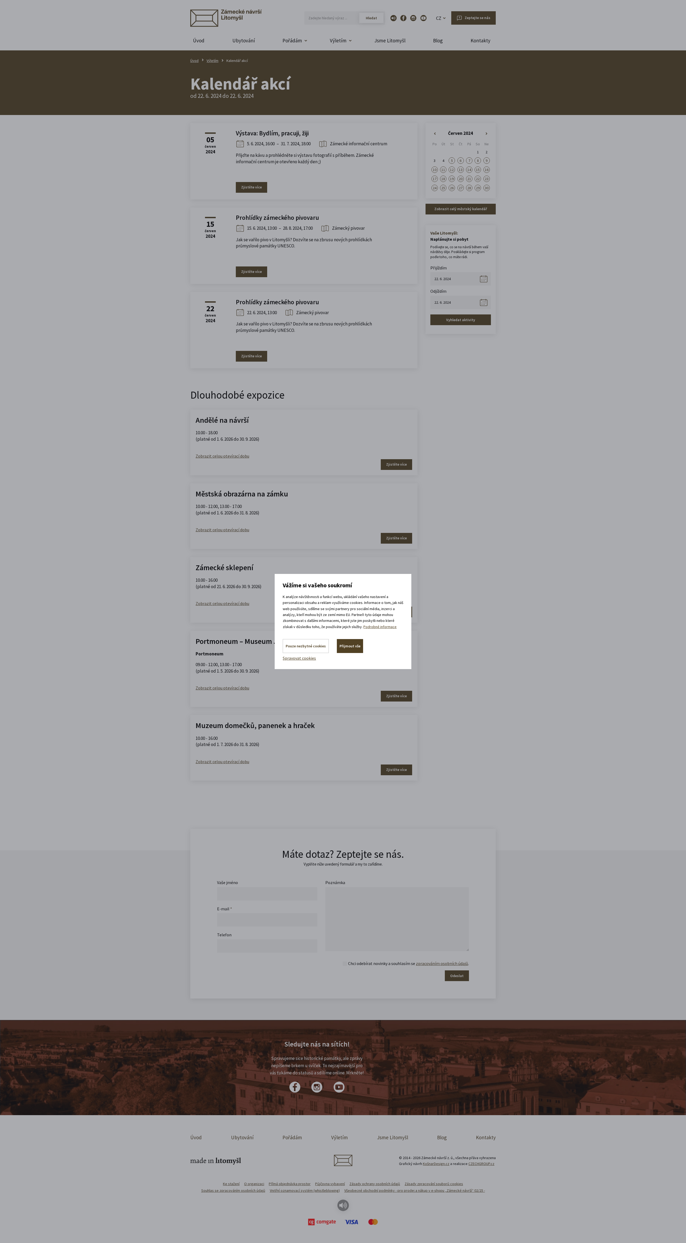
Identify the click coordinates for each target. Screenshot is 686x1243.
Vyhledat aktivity (460, 319)
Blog (438, 40)
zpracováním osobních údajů (442, 963)
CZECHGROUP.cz (481, 1163)
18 (443, 178)
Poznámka (335, 882)
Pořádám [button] (292, 40)
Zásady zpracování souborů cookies (434, 1183)
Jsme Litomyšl (389, 40)
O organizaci (254, 1183)
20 (461, 178)
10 (435, 169)
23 (487, 178)
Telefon (224, 934)
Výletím (212, 60)
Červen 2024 (460, 133)
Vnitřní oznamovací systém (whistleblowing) (305, 1190)
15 (478, 169)
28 (469, 187)
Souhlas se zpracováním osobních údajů (233, 1190)
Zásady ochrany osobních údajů (374, 1183)
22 (478, 178)
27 (461, 187)
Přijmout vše (350, 646)
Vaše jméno (227, 882)
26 (452, 187)
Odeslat (457, 975)
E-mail (224, 908)
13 (461, 169)
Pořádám (292, 1137)
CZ (438, 18)
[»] (487, 133)
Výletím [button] (338, 40)
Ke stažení (231, 1183)
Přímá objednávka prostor (290, 1183)
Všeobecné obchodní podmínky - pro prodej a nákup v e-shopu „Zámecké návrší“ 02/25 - (414, 1190)
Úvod (198, 40)
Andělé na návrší (222, 420)
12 (452, 169)
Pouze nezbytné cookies (306, 646)
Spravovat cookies (299, 658)
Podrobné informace (380, 626)
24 (435, 187)
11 (443, 169)
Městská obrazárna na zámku (242, 494)
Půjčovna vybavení (330, 1183)
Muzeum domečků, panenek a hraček (255, 725)
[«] (435, 133)
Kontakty (480, 40)
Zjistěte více (251, 187)
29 (478, 187)
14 (469, 169)
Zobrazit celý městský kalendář (460, 208)
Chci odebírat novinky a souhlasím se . (408, 963)
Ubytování (243, 40)
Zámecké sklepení (224, 567)
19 (452, 178)
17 (435, 178)
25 (443, 187)
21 (469, 178)
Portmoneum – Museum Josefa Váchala (258, 641)
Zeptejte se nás (477, 17)
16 (487, 169)
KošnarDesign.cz (436, 1163)
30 (487, 187)
